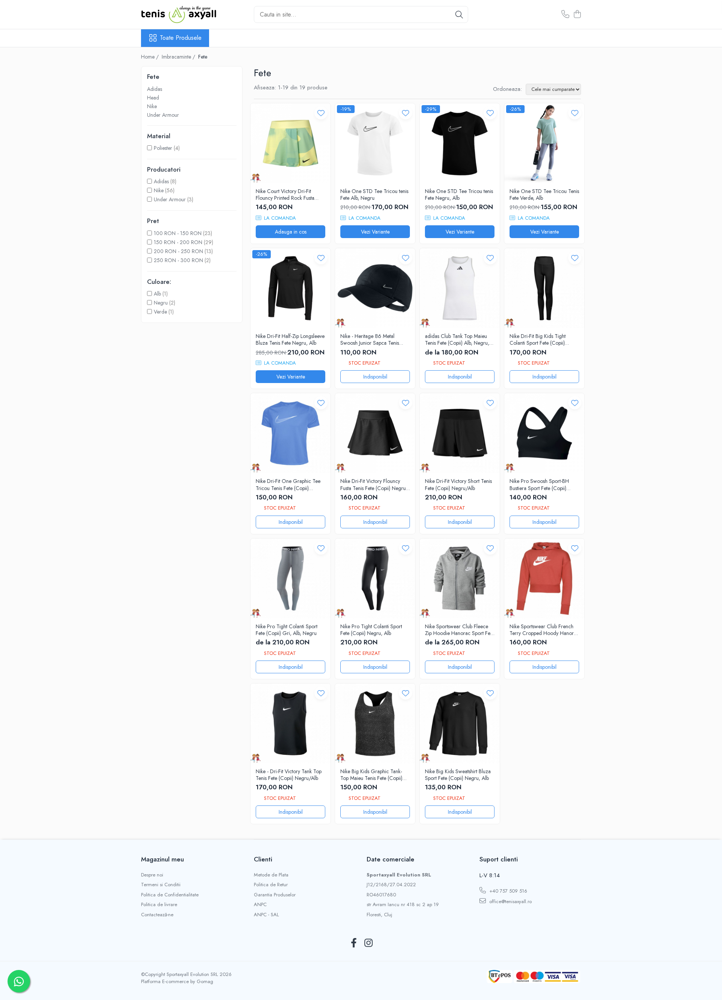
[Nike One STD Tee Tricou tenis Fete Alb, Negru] (375, 143)
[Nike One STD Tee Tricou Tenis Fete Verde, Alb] (544, 143)
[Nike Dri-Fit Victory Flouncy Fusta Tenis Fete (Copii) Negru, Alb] (375, 433)
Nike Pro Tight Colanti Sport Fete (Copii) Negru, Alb (371, 630)
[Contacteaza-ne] (565, 14)
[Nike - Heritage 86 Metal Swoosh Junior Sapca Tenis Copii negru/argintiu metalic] (375, 288)
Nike (152, 106)
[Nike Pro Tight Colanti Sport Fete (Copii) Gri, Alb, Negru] (290, 578)
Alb (157, 293)
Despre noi (152, 875)
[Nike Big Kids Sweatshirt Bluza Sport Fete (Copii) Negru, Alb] (460, 723)
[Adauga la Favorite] (321, 112)
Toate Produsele (181, 38)
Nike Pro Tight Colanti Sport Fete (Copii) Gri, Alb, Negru (286, 630)
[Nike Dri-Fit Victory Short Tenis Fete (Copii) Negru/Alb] (460, 433)
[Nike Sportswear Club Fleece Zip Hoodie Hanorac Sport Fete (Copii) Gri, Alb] (460, 578)
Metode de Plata (271, 875)
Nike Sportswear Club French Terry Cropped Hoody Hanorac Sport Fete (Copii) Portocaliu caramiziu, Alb (544, 630)
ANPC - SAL (266, 914)
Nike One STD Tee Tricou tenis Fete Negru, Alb (459, 194)
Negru (161, 302)
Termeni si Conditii (160, 884)
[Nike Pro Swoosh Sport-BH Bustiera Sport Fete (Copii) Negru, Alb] (544, 433)
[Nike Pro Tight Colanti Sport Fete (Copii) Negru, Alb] (375, 578)
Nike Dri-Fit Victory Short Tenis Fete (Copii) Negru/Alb (458, 484)
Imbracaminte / (179, 56)
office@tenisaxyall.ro (510, 901)
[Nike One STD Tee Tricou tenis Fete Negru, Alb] (460, 143)
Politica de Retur (271, 884)
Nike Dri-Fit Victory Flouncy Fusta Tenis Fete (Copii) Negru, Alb (373, 484)
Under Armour (163, 115)
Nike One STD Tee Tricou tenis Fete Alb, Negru (374, 194)
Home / (150, 56)
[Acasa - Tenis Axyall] (178, 14)
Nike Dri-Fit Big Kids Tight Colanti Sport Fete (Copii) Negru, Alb (538, 339)
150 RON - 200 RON (178, 242)
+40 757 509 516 (507, 890)
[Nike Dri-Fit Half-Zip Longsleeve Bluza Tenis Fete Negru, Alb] (290, 288)
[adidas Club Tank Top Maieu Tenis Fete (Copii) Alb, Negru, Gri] (460, 288)
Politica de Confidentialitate (170, 894)
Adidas (154, 89)
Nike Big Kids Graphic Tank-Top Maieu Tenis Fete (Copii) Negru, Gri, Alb (371, 774)
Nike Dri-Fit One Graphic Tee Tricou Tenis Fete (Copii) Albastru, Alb (288, 484)
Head (153, 97)
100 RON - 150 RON (178, 233)
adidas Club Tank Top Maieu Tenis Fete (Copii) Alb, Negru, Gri (457, 339)
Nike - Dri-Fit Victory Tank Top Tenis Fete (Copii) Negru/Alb (289, 774)
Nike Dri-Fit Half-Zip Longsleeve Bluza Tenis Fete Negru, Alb (290, 339)
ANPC (260, 904)
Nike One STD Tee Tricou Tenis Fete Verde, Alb (544, 194)
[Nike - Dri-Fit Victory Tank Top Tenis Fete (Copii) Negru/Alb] (290, 723)
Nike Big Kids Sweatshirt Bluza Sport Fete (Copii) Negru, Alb (458, 774)
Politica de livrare (159, 904)
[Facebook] (353, 943)
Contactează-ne (157, 914)
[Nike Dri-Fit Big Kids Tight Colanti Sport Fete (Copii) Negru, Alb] (544, 288)
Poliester (163, 148)
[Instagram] (368, 943)
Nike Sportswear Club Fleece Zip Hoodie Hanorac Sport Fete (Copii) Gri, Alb (459, 630)
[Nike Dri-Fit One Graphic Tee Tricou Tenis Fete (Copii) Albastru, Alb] (290, 433)
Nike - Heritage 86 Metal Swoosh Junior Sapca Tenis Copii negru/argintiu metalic (371, 339)
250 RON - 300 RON (178, 260)
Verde (160, 311)
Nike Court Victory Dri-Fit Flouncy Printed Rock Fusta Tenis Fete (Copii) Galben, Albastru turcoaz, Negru (285, 194)
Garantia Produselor (275, 894)
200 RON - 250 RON (178, 251)
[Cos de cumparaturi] (577, 14)
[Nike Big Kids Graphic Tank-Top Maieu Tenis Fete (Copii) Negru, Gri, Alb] (375, 723)
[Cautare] (459, 14)
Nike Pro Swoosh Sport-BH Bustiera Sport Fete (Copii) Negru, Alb (539, 484)
